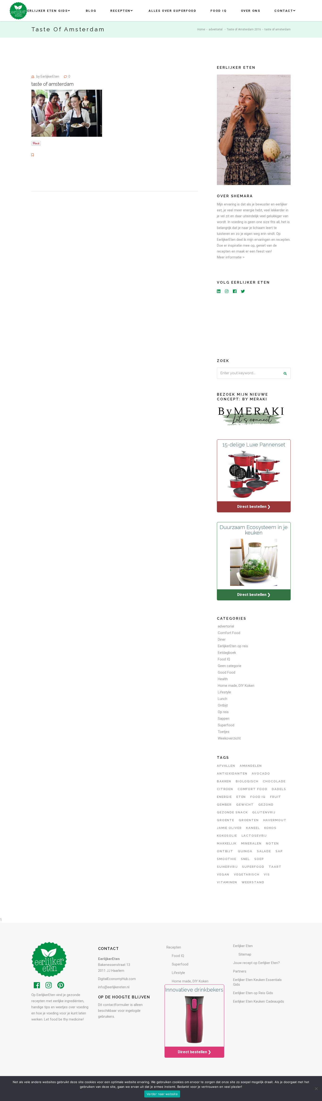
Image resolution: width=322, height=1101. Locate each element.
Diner (222, 639)
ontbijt (225, 851)
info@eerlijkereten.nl (113, 987)
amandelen (251, 765)
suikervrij (227, 866)
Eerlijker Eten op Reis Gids (253, 993)
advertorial (216, 29)
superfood (253, 866)
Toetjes (223, 732)
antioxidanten (232, 773)
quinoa (245, 851)
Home (201, 29)
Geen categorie (229, 666)
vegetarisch (247, 874)
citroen (225, 789)
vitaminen (227, 882)
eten (241, 797)
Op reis (223, 712)
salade (264, 851)
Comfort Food (229, 633)
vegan (223, 874)
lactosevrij (254, 835)
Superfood (226, 725)
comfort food (253, 789)
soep (259, 859)
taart (275, 866)
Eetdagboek (227, 653)
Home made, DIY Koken (236, 685)
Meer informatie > (230, 257)
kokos (270, 828)
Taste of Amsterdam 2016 (244, 29)
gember (224, 804)
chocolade (274, 781)
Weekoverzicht (229, 738)
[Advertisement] (254, 325)
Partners (239, 971)
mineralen (251, 843)
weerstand (253, 882)
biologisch (247, 781)
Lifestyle (224, 692)
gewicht (245, 804)
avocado (261, 773)
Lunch (222, 699)
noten (272, 843)
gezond (266, 804)
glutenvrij (264, 812)
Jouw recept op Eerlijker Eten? (256, 963)
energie (224, 797)
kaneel (253, 828)
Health (223, 679)
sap (279, 851)
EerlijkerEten (50, 76)
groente (226, 820)
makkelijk (227, 843)
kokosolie (227, 835)
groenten (249, 820)
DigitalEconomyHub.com (117, 979)
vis (267, 874)
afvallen (226, 765)
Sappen (223, 718)
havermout (275, 820)
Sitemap (245, 954)
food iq (258, 797)
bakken (224, 781)
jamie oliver (229, 828)
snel (245, 859)
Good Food (226, 672)
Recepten (173, 947)
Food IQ (224, 659)
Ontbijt (223, 705)
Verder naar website (162, 1094)
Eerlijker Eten (243, 946)
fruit (275, 797)
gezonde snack (232, 812)
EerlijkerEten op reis (233, 646)
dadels (279, 789)
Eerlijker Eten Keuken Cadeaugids (258, 1001)
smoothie (227, 859)
